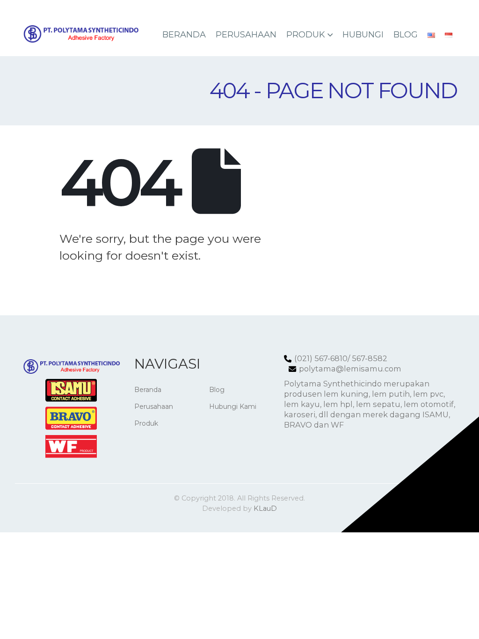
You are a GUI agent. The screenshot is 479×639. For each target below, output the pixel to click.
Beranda (184, 34)
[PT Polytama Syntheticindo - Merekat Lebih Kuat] (80, 33)
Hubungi (363, 34)
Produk (305, 34)
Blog (405, 34)
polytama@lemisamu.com (350, 368)
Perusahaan (246, 34)
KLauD (265, 508)
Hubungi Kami (232, 406)
